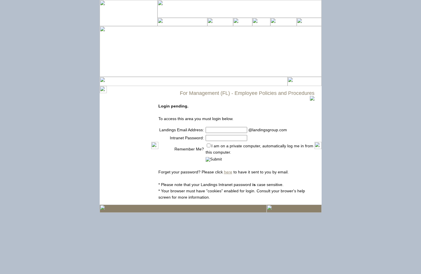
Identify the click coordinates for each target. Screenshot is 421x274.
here (228, 172)
